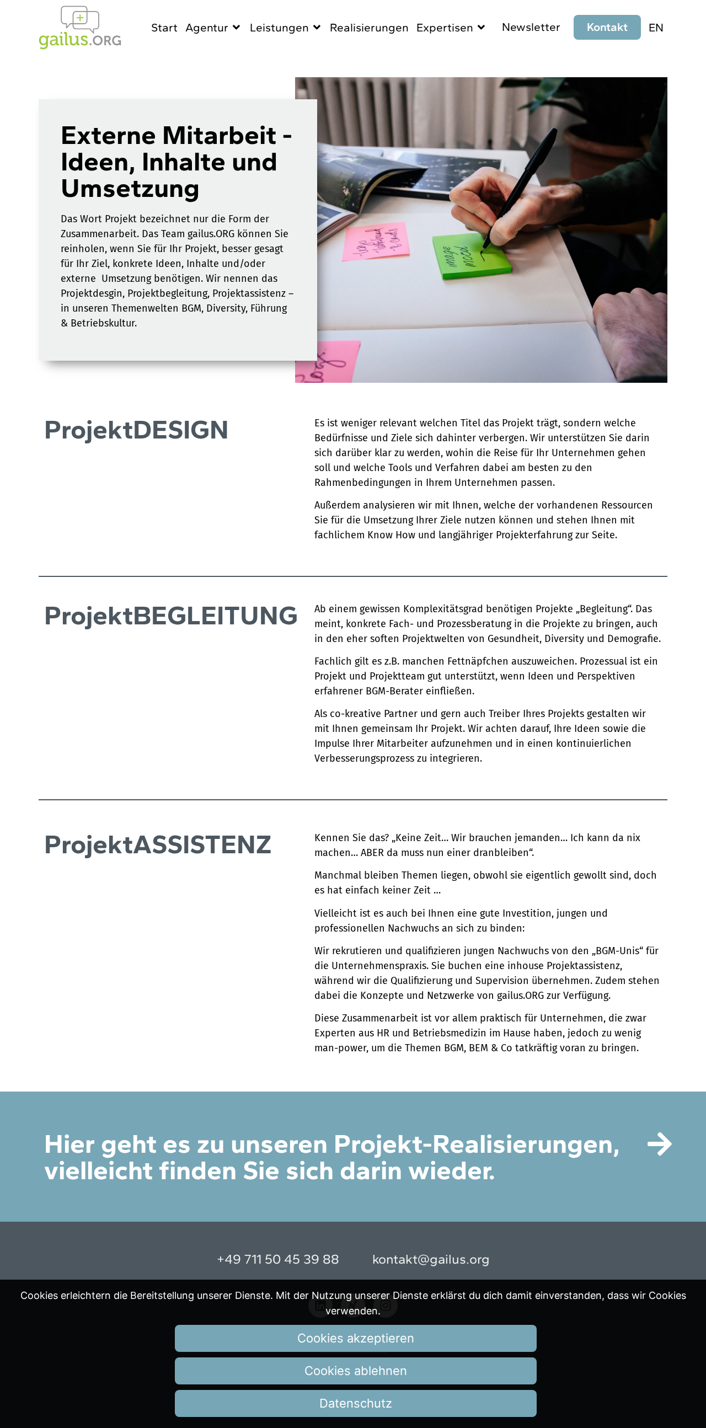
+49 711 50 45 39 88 (278, 1259)
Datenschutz (355, 1403)
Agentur (206, 27)
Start (164, 27)
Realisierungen (369, 27)
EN (656, 27)
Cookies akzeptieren (355, 1338)
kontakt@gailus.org (431, 1259)
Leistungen (279, 27)
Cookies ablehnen (355, 1370)
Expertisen (444, 27)
